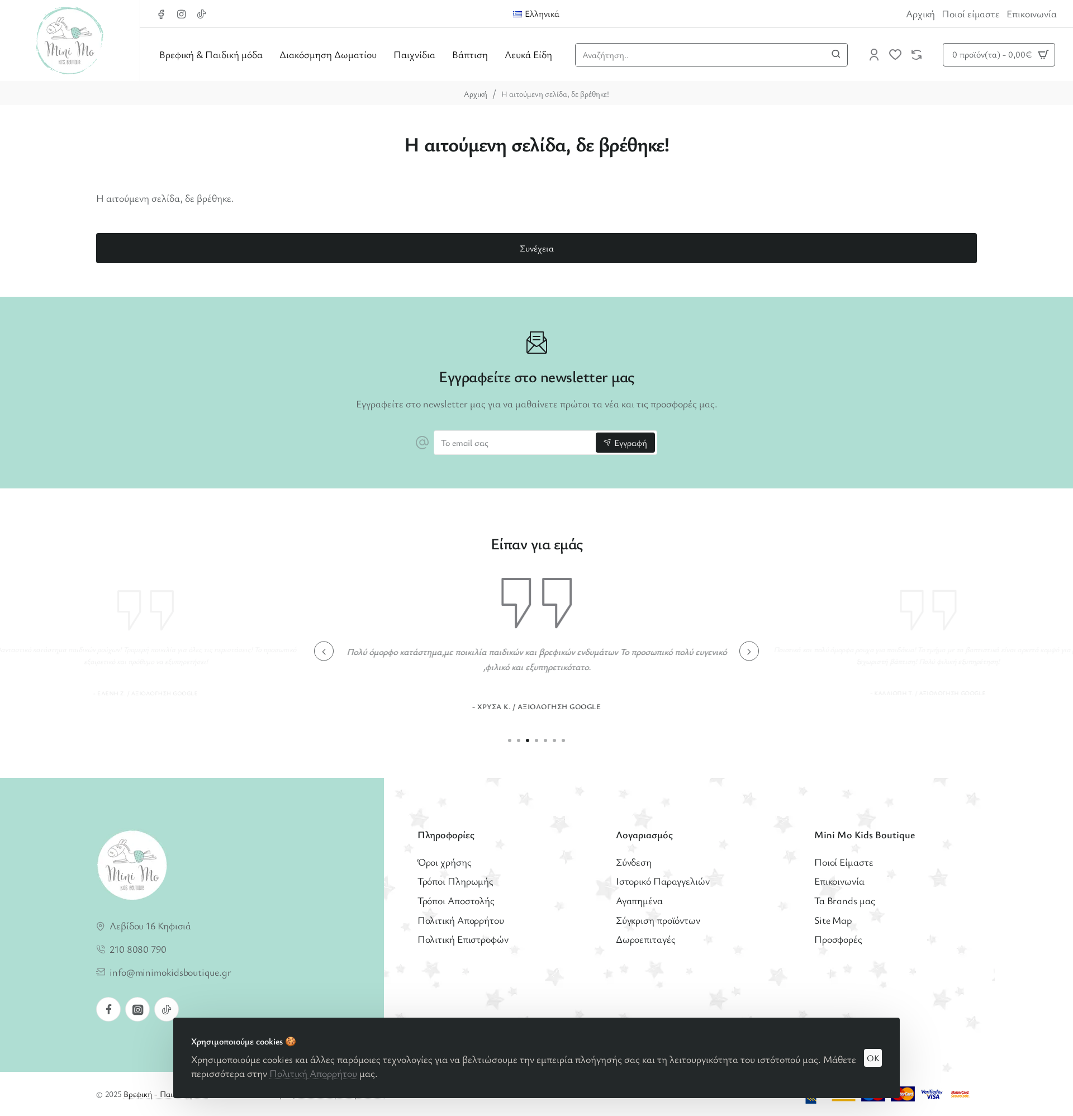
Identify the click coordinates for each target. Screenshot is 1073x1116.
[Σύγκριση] (916, 54)
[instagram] (182, 14)
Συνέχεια (537, 248)
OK (873, 1058)
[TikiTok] (202, 14)
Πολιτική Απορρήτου (313, 1073)
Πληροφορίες (445, 834)
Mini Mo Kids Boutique (864, 834)
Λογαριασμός (644, 834)
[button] (324, 651)
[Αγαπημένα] (895, 54)
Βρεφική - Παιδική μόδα (166, 1093)
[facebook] (162, 14)
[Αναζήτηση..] (836, 55)
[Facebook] (108, 1009)
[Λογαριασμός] (874, 54)
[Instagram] (137, 1009)
